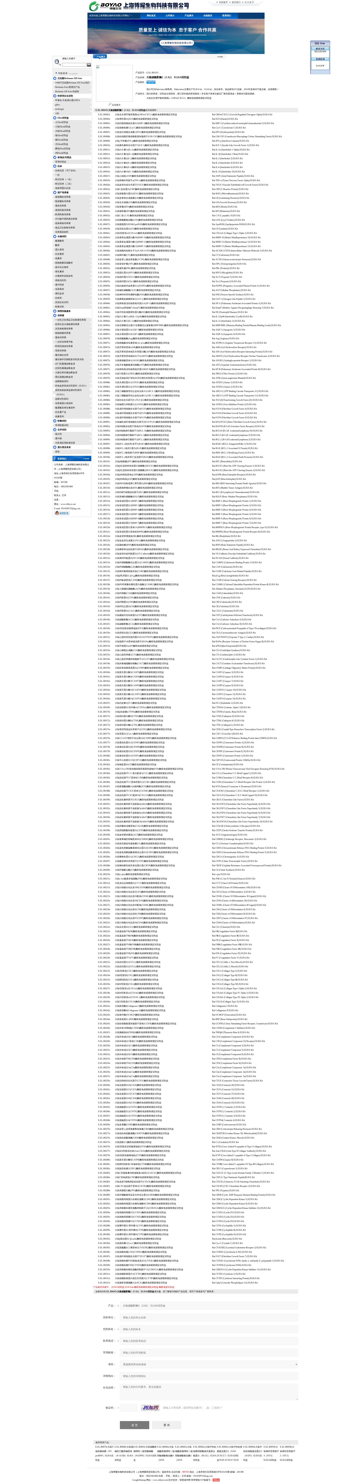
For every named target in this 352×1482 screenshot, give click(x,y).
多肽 (57, 451)
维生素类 (59, 271)
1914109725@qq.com (203, 1476)
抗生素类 (59, 254)
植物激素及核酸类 (64, 262)
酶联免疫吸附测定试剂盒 (146, 1287)
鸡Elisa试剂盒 (61, 153)
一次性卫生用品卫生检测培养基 (70, 320)
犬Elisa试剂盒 (61, 144)
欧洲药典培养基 (63, 214)
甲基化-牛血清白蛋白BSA (67, 100)
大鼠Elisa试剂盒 (62, 131)
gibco (57, 104)
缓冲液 (58, 438)
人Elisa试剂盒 (61, 122)
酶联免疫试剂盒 (166, 1287)
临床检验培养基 (63, 223)
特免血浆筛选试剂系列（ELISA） (71, 385)
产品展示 (189, 15)
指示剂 (58, 434)
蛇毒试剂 (59, 306)
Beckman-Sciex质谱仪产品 (67, 87)
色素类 (58, 258)
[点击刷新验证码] (150, 1408)
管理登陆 (195, 1480)
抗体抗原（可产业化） (66, 170)
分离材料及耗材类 (64, 276)
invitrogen (59, 109)
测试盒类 (59, 293)
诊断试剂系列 (61, 399)
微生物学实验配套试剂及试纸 (69, 359)
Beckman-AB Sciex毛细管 (67, 91)
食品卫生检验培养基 (65, 227)
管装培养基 (60, 350)
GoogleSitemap (139, 1480)
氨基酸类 (59, 241)
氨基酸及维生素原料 (65, 407)
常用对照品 (60, 161)
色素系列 (59, 416)
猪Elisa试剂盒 (61, 140)
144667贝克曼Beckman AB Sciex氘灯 (72, 82)
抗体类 (58, 298)
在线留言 (207, 15)
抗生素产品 (60, 412)
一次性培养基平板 (64, 342)
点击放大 (116, 105)
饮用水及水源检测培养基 (67, 324)
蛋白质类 (59, 249)
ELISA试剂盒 (117, 1287)
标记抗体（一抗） (64, 179)
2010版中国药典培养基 (66, 219)
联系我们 (226, 15)
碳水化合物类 (61, 267)
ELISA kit (129, 1287)
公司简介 (170, 15)
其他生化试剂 (61, 302)
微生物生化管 (61, 355)
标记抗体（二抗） (64, 183)
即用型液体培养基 (64, 346)
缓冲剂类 (59, 284)
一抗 (57, 175)
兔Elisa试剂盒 (61, 135)
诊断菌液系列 (61, 381)
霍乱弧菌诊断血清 (64, 377)
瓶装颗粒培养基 (63, 201)
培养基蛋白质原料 (64, 403)
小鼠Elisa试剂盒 (62, 126)
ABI (57, 113)
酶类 (57, 245)
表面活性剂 (60, 280)
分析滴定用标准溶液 (65, 443)
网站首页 (151, 15)
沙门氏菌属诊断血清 (65, 363)
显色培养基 (60, 205)
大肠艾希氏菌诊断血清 (66, 372)
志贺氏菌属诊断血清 (65, 368)
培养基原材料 (61, 232)
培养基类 (59, 289)
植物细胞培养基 (63, 333)
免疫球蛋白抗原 (63, 188)
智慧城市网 (184, 1480)
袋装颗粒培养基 (63, 197)
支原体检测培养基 (64, 328)
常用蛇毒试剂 (61, 425)
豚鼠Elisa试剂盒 (62, 148)
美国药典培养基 (63, 210)
